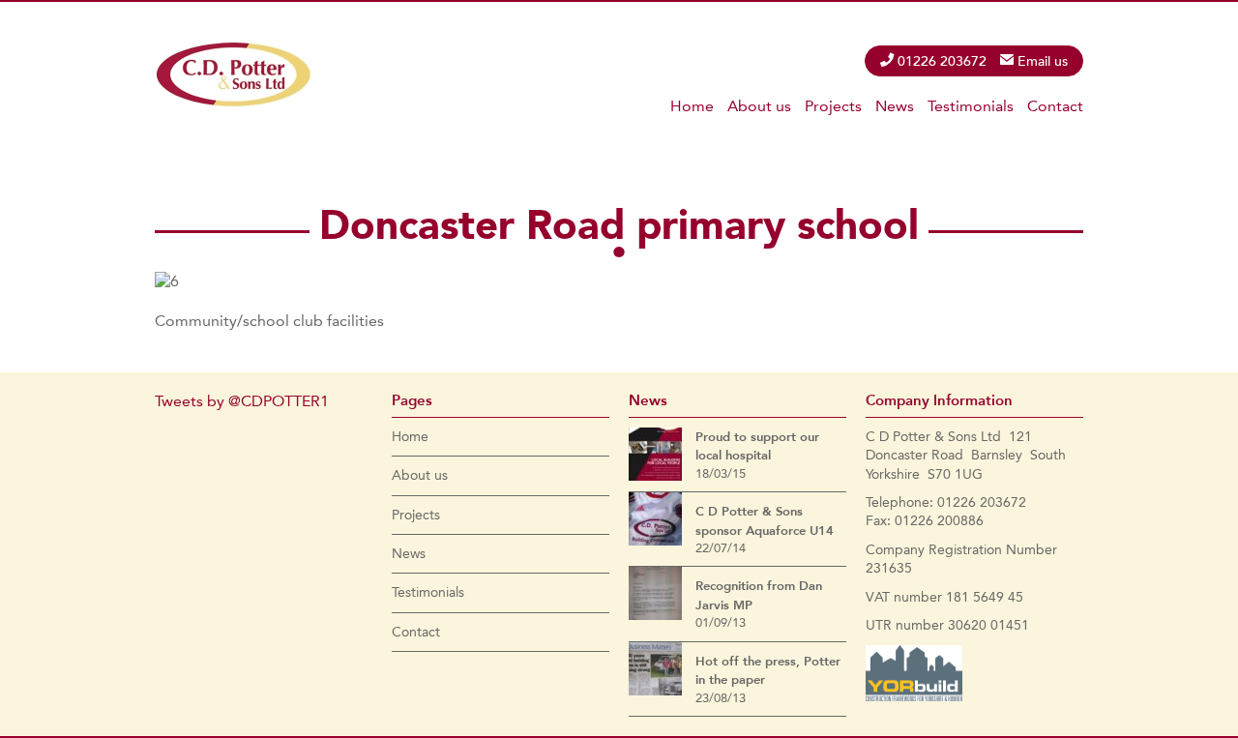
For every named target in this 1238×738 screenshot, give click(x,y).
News (894, 106)
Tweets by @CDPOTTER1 (242, 401)
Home (692, 106)
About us (759, 106)
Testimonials (971, 106)
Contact (1055, 106)
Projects (833, 106)
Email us (1042, 61)
